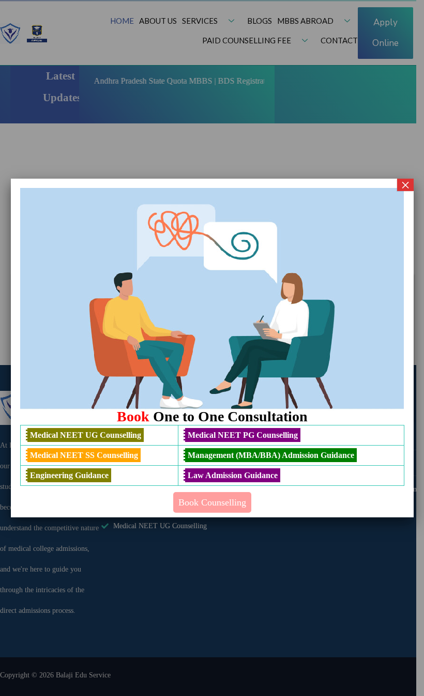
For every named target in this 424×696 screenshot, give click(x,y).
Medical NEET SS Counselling (84, 455)
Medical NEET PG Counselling (243, 435)
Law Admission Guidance (233, 475)
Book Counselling (212, 502)
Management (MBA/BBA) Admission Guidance (271, 455)
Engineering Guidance (69, 475)
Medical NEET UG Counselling (85, 435)
